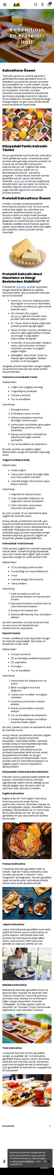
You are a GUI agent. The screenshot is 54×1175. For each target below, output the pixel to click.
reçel (16, 181)
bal (22, 181)
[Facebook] (4, 1161)
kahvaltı (21, 287)
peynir (18, 316)
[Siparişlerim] (42, 4)
